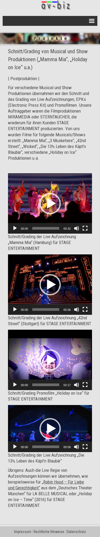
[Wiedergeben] (15, 228)
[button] (50, 203)
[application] (50, 203)
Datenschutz (76, 532)
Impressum (22, 532)
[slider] (45, 228)
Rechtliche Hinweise (49, 532)
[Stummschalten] (76, 228)
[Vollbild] (85, 228)
